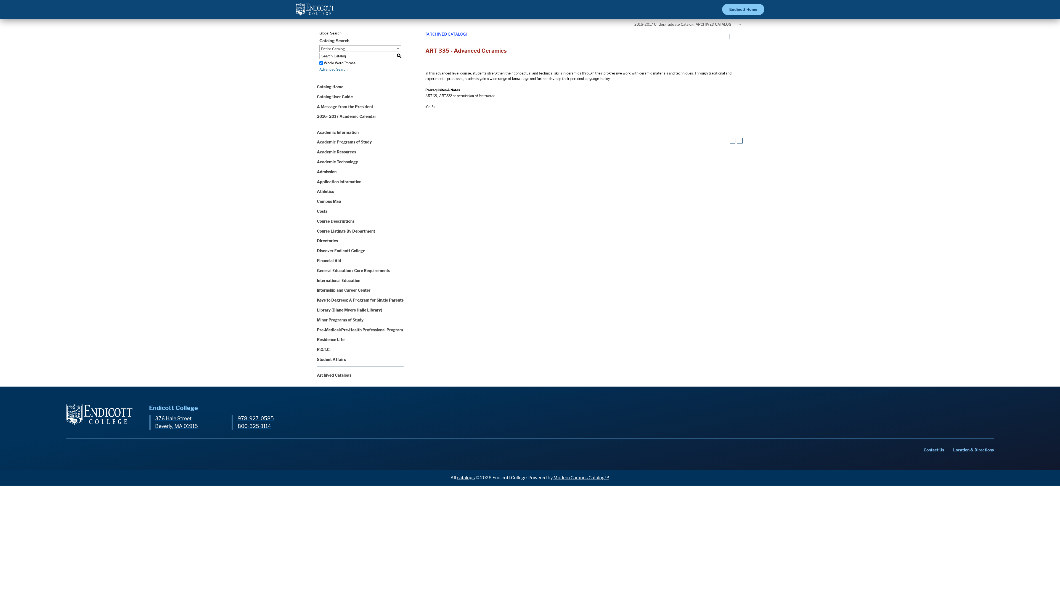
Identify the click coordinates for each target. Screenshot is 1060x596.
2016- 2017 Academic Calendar (346, 116)
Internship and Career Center (343, 290)
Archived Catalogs (334, 375)
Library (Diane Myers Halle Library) (349, 310)
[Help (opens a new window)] (739, 36)
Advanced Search (333, 69)
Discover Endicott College (341, 250)
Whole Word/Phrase (340, 63)
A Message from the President (345, 106)
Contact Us (934, 450)
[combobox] (688, 24)
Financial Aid (329, 260)
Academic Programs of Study (344, 142)
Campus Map (329, 201)
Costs (322, 211)
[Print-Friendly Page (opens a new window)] (732, 36)
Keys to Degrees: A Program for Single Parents (360, 300)
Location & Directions (973, 450)
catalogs (466, 477)
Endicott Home (743, 9)
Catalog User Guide (335, 96)
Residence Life (330, 339)
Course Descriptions (335, 221)
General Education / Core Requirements (353, 270)
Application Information (339, 181)
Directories (327, 240)
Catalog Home (330, 86)
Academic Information (338, 132)
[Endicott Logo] (315, 11)
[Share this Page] (725, 37)
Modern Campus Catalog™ (581, 477)
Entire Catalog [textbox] (333, 49)
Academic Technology (337, 161)
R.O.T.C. (324, 349)
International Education (338, 280)
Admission (326, 171)
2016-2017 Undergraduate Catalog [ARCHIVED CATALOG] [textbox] (683, 24)
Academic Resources (336, 152)
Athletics (325, 191)
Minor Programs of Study (340, 320)
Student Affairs (331, 359)
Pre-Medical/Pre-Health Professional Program (360, 330)
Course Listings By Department (346, 231)
